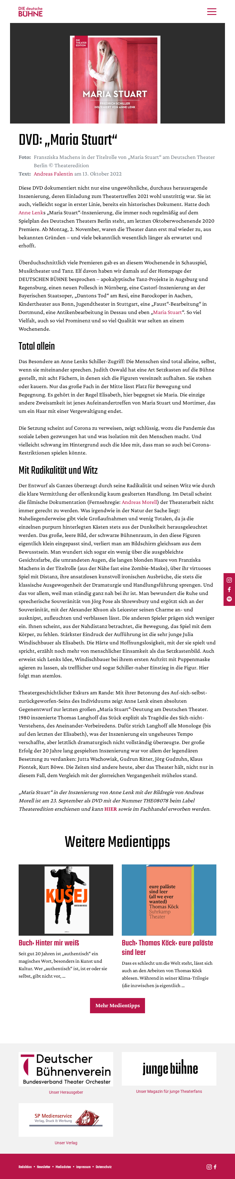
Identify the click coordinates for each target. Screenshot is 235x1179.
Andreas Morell (139, 502)
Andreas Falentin (53, 173)
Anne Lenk (31, 212)
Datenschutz (104, 1167)
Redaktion (25, 1167)
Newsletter (43, 1167)
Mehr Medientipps (117, 1005)
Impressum (83, 1167)
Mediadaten (63, 1167)
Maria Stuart (167, 312)
